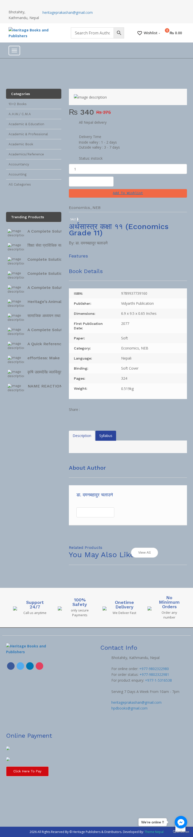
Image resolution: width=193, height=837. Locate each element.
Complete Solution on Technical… (60, 259)
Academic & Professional (28, 134)
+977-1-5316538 (158, 680)
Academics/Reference (26, 154)
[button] (128, 193)
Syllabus (105, 435)
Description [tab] (82, 435)
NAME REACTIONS (46, 386)
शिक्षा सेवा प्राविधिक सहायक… (50, 245)
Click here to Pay (27, 771)
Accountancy (19, 164)
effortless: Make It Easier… (54, 358)
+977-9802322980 (154, 668)
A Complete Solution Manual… (57, 287)
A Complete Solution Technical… (59, 231)
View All (144, 552)
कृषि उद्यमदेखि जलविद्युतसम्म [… (50, 372)
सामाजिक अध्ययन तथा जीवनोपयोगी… (55, 315)
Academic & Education (26, 124)
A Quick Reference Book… (53, 343)
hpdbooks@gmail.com (129, 708)
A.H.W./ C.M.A (20, 114)
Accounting (17, 174)
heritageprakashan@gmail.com (67, 12)
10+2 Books (18, 104)
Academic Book (21, 144)
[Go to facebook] (181, 822)
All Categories (20, 184)
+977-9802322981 (154, 674)
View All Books (95, 512)
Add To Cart (91, 181)
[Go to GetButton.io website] (181, 831)
